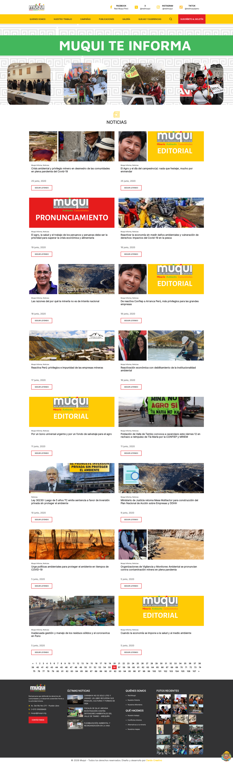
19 (110, 663)
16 (96, 663)
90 (105, 671)
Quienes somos (37, 19)
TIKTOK (192, 6)
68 (172, 667)
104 (177, 671)
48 (76, 667)
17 (101, 663)
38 (199, 663)
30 (161, 663)
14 (87, 663)
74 (200, 667)
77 (43, 671)
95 (129, 671)
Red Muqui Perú (121, 8)
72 (191, 667)
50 (85, 667)
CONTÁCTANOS (38, 720)
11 (74, 663)
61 (138, 667)
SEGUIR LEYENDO (42, 188)
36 (190, 663)
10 (69, 663)
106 (188, 671)
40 (37, 667)
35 (185, 663)
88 (96, 671)
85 (81, 671)
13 (82, 663)
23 (128, 663)
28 (152, 663)
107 (194, 671)
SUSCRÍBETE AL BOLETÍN (191, 19)
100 (154, 671)
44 (56, 667)
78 (48, 671)
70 (181, 667)
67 (167, 667)
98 (144, 671)
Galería (126, 19)
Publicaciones (106, 19)
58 (124, 667)
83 (72, 671)
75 (34, 671)
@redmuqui (145, 8)
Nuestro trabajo (63, 19)
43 (52, 667)
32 (170, 663)
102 (165, 671)
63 (148, 667)
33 (175, 663)
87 (91, 671)
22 (124, 663)
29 (156, 663)
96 (134, 671)
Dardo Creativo (154, 760)
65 (157, 667)
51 (90, 667)
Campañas (85, 19)
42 (47, 667)
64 (152, 667)
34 (180, 663)
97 (139, 671)
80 (57, 671)
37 (195, 663)
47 (71, 667)
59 (129, 667)
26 (142, 663)
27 (147, 663)
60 (133, 667)
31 (166, 663)
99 (149, 671)
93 (120, 671)
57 (119, 667)
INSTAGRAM (167, 6)
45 (61, 667)
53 (100, 667)
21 (119, 663)
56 (114, 667)
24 (133, 663)
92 (115, 671)
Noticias (46, 165)
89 (101, 671)
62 (143, 667)
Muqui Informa (36, 165)
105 (182, 671)
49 (81, 667)
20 (114, 663)
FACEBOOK (121, 6)
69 (177, 667)
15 (92, 663)
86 (86, 671)
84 (77, 671)
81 (62, 671)
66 (162, 667)
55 (109, 667)
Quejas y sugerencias (149, 19)
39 (33, 667)
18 (105, 663)
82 (67, 671)
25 (138, 663)
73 (195, 667)
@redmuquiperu (192, 8)
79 (53, 671)
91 (110, 671)
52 (95, 667)
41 (42, 667)
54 (104, 667)
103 (171, 671)
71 (186, 667)
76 (39, 671)
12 (78, 663)
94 (125, 671)
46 (66, 667)
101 (159, 671)
